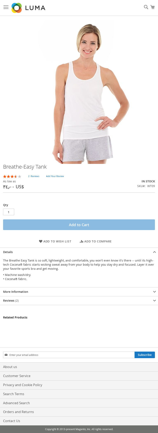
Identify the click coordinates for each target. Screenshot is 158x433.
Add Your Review (55, 176)
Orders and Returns (18, 412)
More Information (15, 292)
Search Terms (13, 394)
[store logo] (28, 8)
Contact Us (11, 421)
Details (8, 252)
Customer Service (16, 376)
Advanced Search (16, 403)
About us (10, 367)
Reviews (10, 300)
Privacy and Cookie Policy (22, 385)
